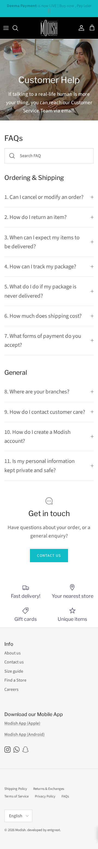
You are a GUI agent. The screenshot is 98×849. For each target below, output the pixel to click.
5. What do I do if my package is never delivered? (40, 291)
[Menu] (6, 28)
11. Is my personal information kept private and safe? (39, 465)
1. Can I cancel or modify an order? (44, 197)
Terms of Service (16, 796)
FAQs (65, 796)
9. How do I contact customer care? (44, 412)
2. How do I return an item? (35, 217)
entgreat (53, 830)
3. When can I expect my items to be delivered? (41, 242)
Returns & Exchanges (48, 788)
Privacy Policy (45, 796)
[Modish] (49, 28)
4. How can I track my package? (40, 267)
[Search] (18, 28)
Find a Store (15, 680)
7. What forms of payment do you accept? (42, 340)
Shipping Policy (15, 788)
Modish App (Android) (24, 734)
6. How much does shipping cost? (43, 316)
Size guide (13, 671)
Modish (20, 830)
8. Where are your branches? (36, 392)
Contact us (49, 555)
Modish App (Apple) (22, 723)
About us (12, 653)
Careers (11, 689)
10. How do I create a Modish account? (37, 436)
